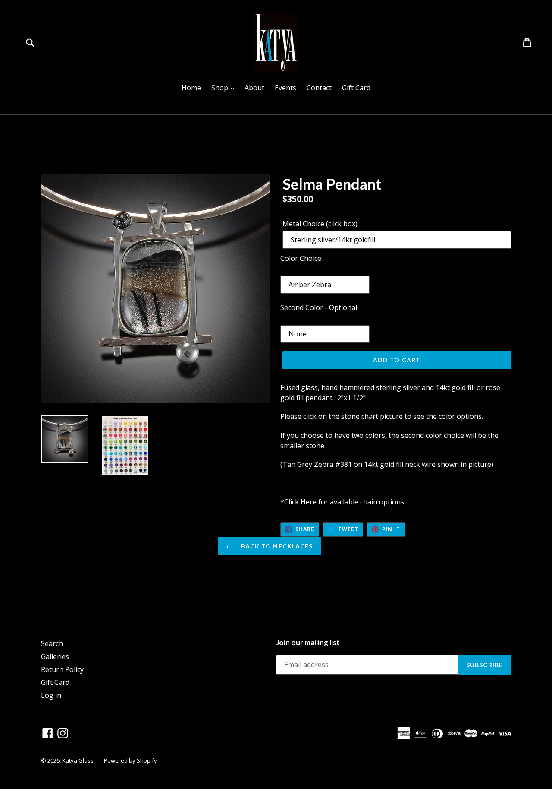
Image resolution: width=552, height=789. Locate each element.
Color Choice (300, 258)
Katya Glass (78, 760)
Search (52, 643)
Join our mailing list (308, 642)
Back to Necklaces (276, 546)
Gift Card (356, 87)
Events (285, 87)
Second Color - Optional (318, 307)
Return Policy (62, 669)
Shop (224, 87)
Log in (51, 695)
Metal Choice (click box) (320, 223)
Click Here (300, 502)
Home (191, 87)
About (254, 87)
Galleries (55, 656)
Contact (319, 87)
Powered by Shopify (130, 760)
